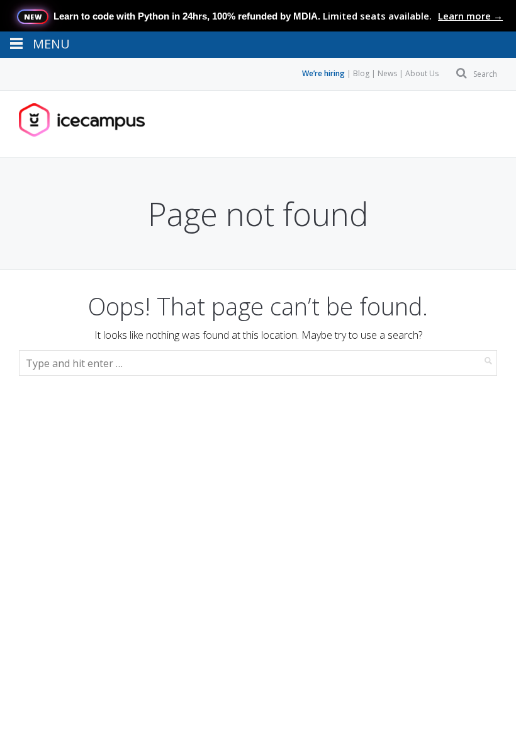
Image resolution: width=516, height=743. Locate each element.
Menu (58, 124)
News (387, 73)
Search (485, 74)
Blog (361, 73)
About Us (422, 73)
